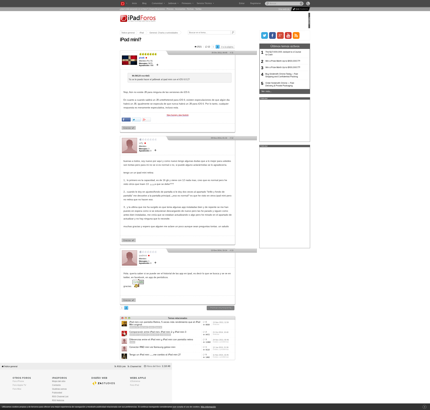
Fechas (190, 9)
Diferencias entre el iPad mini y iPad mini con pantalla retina (172, 339)
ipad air (170, 327)
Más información (208, 407)
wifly (152, 143)
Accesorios (180, 9)
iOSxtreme (135, 381)
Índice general (139, 33)
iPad (153, 33)
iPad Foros (152, 20)
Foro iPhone (18, 381)
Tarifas (198, 9)
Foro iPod (134, 385)
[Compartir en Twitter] (147, 119)
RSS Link (121, 366)
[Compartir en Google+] (157, 119)
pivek (153, 58)
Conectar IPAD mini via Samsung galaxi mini (164, 347)
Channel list (135, 366)
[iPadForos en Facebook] (261, 35)
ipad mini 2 (145, 335)
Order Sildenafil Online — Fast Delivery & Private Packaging (268, 84)
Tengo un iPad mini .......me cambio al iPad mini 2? (166, 355)
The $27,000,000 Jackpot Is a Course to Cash (272, 53)
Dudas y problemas (232, 342)
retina (162, 327)
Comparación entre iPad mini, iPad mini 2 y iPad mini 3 (169, 332)
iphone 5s (145, 327)
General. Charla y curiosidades (175, 33)
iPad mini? (141, 39)
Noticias (227, 324)
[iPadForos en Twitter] (253, 35)
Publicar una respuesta (231, 308)
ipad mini (155, 327)
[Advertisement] (273, 121)
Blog (144, 3)
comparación (177, 335)
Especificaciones (157, 9)
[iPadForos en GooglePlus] (269, 35)
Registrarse (266, 3)
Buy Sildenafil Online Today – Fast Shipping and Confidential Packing (270, 75)
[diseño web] (300, 9)
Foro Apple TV (19, 385)
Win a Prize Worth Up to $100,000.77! (271, 61)
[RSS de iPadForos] (285, 35)
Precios (170, 9)
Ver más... (255, 91)
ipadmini (154, 255)
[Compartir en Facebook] (137, 119)
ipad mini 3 (165, 335)
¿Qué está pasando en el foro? (134, 9)
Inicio (134, 3)
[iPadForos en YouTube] (277, 35)
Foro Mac (17, 389)
